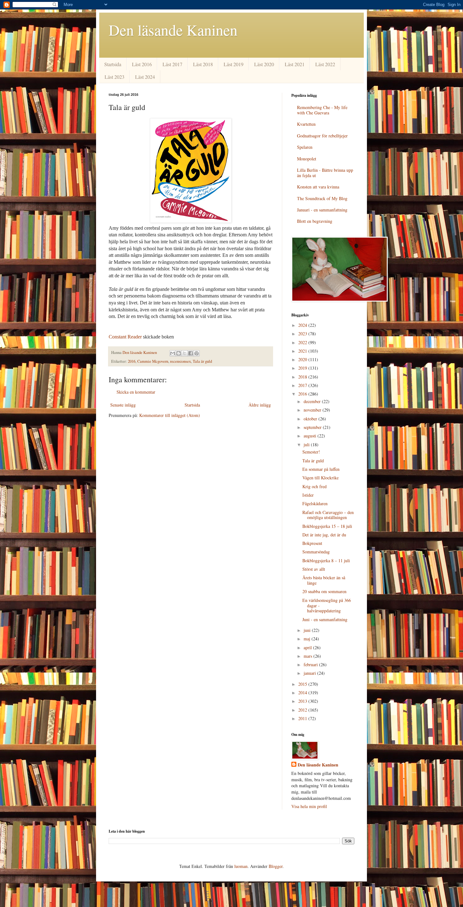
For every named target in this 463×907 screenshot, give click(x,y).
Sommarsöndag (316, 552)
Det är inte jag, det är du (324, 535)
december (313, 401)
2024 (303, 325)
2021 (303, 351)
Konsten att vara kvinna (318, 187)
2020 (303, 359)
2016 (131, 361)
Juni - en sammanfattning (324, 619)
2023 (303, 334)
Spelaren (304, 147)
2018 (303, 377)
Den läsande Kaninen (173, 30)
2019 (303, 368)
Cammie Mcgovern (152, 361)
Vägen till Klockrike (320, 478)
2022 (303, 342)
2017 (303, 385)
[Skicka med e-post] (172, 353)
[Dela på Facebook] (190, 353)
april (308, 647)
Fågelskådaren (315, 503)
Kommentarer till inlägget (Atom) (169, 415)
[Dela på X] (184, 353)
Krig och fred (314, 486)
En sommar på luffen (321, 469)
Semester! (311, 452)
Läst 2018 (203, 64)
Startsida (112, 64)
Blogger (276, 866)
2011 (303, 718)
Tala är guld (202, 361)
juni (308, 630)
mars (308, 656)
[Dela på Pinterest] (196, 353)
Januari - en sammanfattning (322, 210)
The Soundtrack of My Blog (322, 198)
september (313, 427)
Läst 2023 (114, 76)
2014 (303, 693)
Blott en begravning (314, 221)
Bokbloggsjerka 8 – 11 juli (326, 560)
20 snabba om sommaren (324, 591)
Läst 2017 (172, 64)
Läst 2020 (264, 64)
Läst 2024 (145, 76)
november (313, 410)
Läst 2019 (233, 64)
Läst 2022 (325, 64)
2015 (303, 684)
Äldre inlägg (260, 405)
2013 (303, 701)
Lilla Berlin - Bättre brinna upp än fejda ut (325, 172)
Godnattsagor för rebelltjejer (322, 136)
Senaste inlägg (123, 405)
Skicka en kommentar (136, 392)
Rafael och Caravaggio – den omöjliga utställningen (328, 515)
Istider (308, 495)
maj (308, 639)
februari (311, 664)
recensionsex (180, 361)
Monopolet (306, 159)
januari (310, 673)
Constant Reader (125, 336)
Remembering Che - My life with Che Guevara (322, 110)
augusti (310, 436)
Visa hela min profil (309, 806)
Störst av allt (313, 569)
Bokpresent (312, 543)
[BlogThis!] (178, 353)
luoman (241, 866)
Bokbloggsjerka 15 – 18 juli (327, 526)
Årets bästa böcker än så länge (323, 580)
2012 (303, 710)
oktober (311, 419)
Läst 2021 (295, 64)
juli (307, 445)
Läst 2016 (142, 64)
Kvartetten (306, 124)
